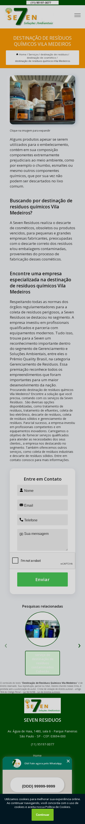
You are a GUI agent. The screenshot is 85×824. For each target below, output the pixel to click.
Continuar (42, 814)
